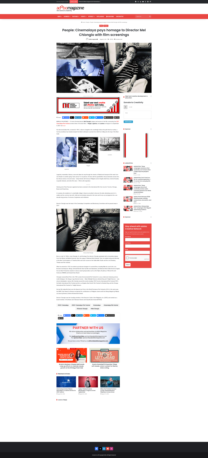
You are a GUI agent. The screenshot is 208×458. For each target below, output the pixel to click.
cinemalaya (97, 305)
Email (127, 249)
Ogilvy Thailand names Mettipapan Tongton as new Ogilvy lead (86, 390)
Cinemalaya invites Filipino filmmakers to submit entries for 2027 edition (66, 390)
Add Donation (128, 121)
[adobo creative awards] (88, 105)
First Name (128, 236)
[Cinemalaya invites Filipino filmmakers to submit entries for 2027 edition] (66, 381)
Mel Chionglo (95, 308)
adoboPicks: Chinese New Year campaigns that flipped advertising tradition (142, 207)
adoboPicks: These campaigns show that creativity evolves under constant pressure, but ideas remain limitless (142, 189)
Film (101, 25)
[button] (66, 154)
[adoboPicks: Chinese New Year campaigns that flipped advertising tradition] (128, 208)
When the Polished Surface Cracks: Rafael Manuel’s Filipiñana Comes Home (108, 390)
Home (83, 22)
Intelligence (100, 16)
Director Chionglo (83, 308)
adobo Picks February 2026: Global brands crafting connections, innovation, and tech (142, 199)
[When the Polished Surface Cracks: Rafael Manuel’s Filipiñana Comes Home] (110, 381)
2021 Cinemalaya (63, 305)
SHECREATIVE (119, 16)
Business (66, 16)
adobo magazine (92, 39)
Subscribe (111, 16)
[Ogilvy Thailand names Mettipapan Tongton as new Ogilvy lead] (88, 381)
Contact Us (94, 455)
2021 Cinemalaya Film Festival (81, 305)
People (87, 22)
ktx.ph (63, 125)
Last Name (128, 243)
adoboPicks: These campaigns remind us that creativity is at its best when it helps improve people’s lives (142, 170)
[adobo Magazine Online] (70, 8)
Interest (91, 16)
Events (83, 16)
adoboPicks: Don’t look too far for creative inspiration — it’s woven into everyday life (142, 179)
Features (75, 16)
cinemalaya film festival (111, 305)
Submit (128, 264)
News (59, 16)
